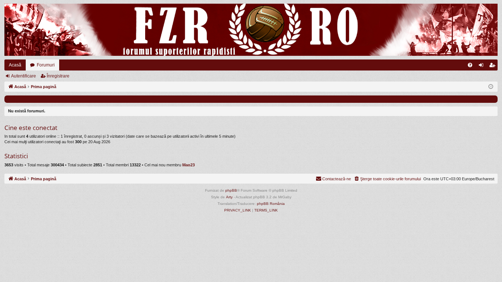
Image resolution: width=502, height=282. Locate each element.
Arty (229, 197)
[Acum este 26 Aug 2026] (490, 87)
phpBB (231, 190)
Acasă (15, 65)
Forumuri (46, 65)
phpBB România (271, 204)
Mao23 (188, 165)
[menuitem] (470, 64)
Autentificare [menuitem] (482, 66)
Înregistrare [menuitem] (494, 66)
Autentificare (23, 76)
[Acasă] (251, 29)
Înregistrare (58, 76)
